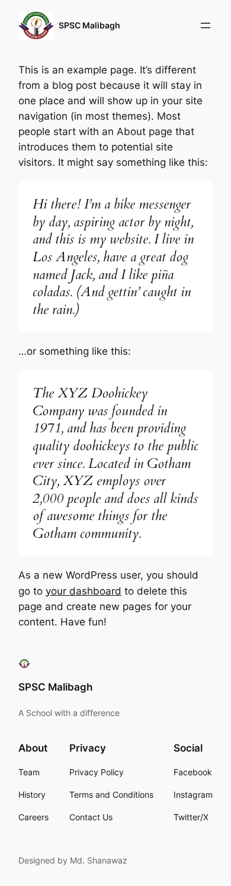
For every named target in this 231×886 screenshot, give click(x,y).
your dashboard (83, 591)
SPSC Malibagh (89, 25)
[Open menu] (205, 25)
